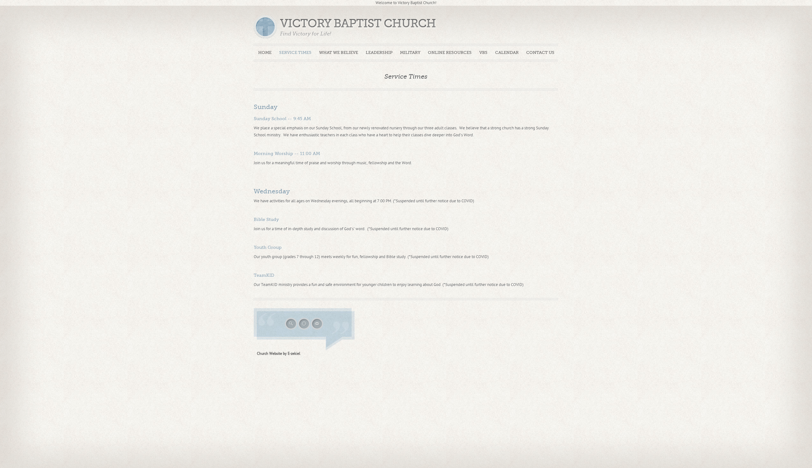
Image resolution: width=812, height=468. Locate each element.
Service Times (295, 52)
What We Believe (338, 52)
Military (410, 52)
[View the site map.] (304, 329)
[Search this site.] (291, 329)
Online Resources (450, 52)
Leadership (379, 52)
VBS (483, 52)
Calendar (507, 52)
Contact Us (540, 52)
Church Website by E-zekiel (278, 353)
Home (265, 52)
